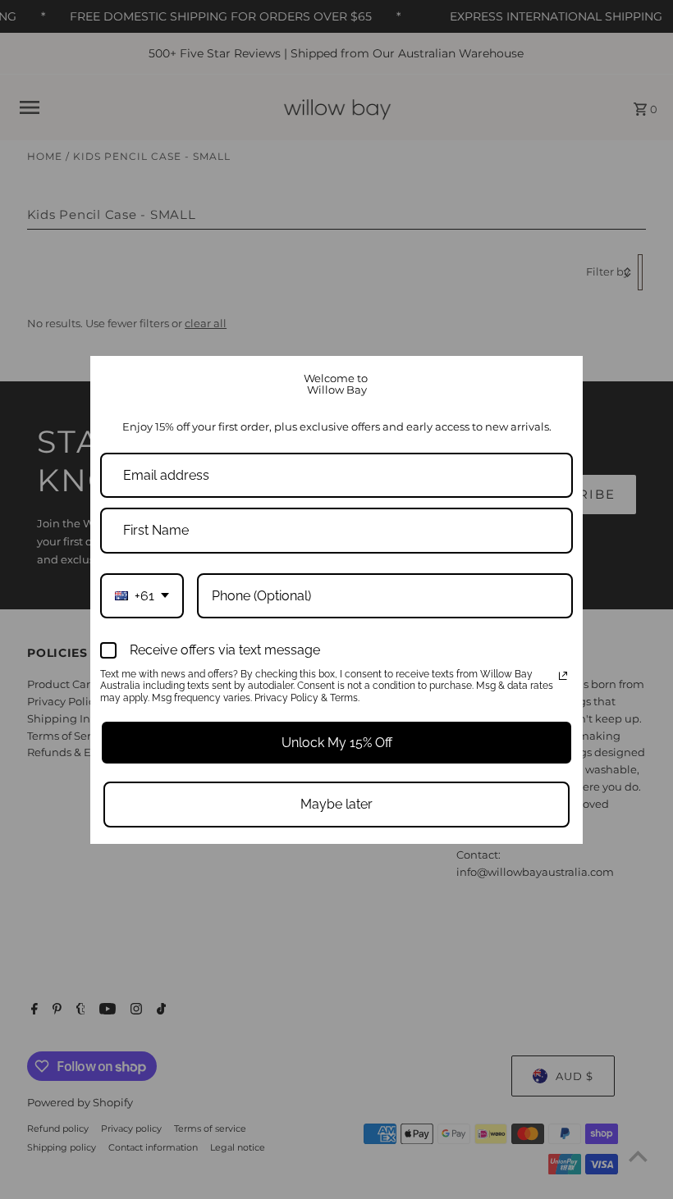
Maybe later (336, 804)
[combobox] (142, 595)
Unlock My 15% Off (337, 742)
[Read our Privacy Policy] (563, 676)
